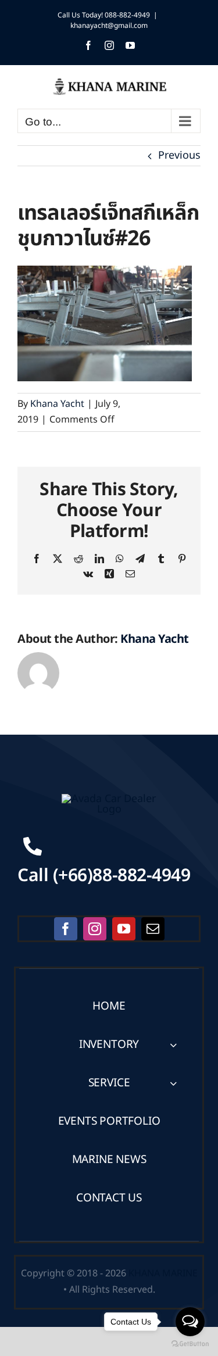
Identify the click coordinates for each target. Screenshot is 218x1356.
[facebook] (65, 928)
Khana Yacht (57, 404)
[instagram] (94, 928)
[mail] (153, 928)
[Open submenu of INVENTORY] (173, 1045)
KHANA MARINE (163, 1273)
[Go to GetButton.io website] (190, 1344)
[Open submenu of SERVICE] (173, 1083)
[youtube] (123, 928)
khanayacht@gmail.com (109, 25)
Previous (179, 155)
